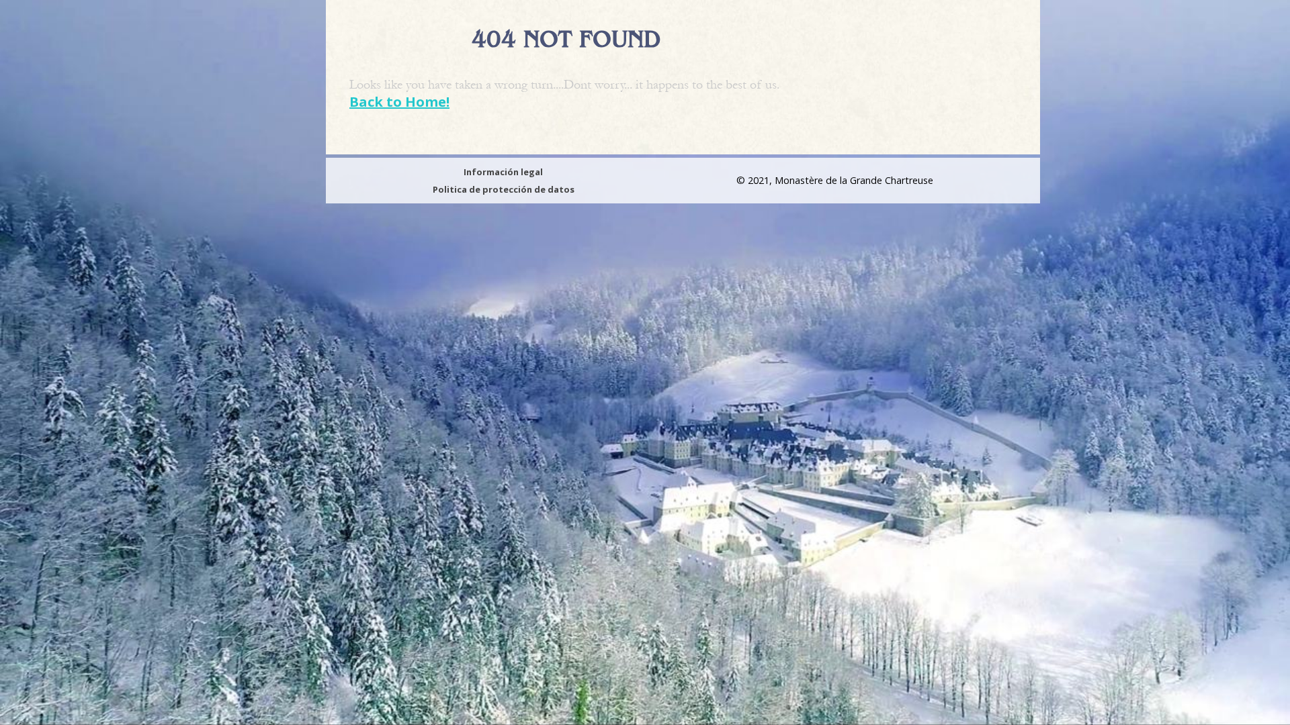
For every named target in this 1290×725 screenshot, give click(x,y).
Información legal (503, 172)
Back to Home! (399, 102)
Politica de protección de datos (503, 189)
